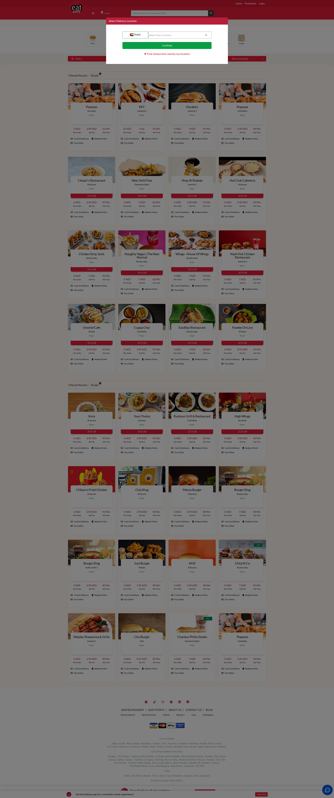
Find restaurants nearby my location (168, 53)
